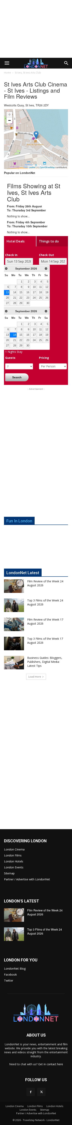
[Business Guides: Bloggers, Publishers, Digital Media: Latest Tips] (14, 663)
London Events (13, 867)
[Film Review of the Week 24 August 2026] (14, 586)
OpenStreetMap (47, 167)
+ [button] (9, 114)
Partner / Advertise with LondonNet (27, 879)
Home (7, 72)
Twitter (8, 980)
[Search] (66, 63)
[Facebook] (31, 1092)
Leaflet (32, 167)
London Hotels (13, 861)
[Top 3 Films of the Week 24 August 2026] (14, 605)
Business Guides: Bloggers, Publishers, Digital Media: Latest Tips (44, 662)
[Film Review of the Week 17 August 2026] (14, 624)
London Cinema (14, 849)
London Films (13, 855)
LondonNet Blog (15, 968)
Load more (34, 676)
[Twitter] (41, 1092)
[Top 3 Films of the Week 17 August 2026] (14, 643)
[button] (6, 63)
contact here (55, 1064)
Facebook (10, 974)
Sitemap (9, 873)
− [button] (9, 120)
